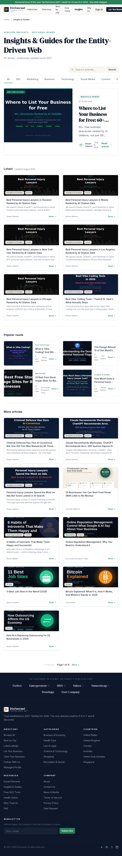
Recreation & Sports (54, 762)
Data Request (51, 808)
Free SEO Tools (12, 792)
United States (90, 735)
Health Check (11, 797)
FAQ (6, 808)
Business (49, 79)
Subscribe (67, 830)
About (47, 781)
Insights (79, 9)
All (8, 79)
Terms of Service (53, 797)
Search (112, 69)
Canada (87, 745)
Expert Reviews (12, 781)
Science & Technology (56, 751)
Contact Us (49, 786)
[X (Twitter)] (112, 847)
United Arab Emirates (94, 756)
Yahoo (77, 686)
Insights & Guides (13, 786)
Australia (87, 751)
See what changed (98, 2)
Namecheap (99, 686)
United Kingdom (91, 740)
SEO (18, 79)
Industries (32, 9)
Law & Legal (50, 745)
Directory (46, 9)
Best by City (58, 9)
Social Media (88, 79)
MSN (60, 686)
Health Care (50, 740)
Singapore (88, 762)
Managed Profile (12, 767)
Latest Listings (11, 745)
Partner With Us (12, 762)
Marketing (32, 79)
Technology (67, 79)
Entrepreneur (38, 686)
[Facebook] (106, 847)
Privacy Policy (51, 803)
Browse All (9, 735)
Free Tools (67, 10)
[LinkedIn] (117, 847)
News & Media (51, 792)
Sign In (99, 9)
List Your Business (13, 751)
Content (105, 79)
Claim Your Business (14, 756)
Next (74, 664)
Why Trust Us (11, 803)
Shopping (49, 756)
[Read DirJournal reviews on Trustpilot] (101, 847)
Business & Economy (54, 735)
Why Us (89, 10)
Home (7, 19)
